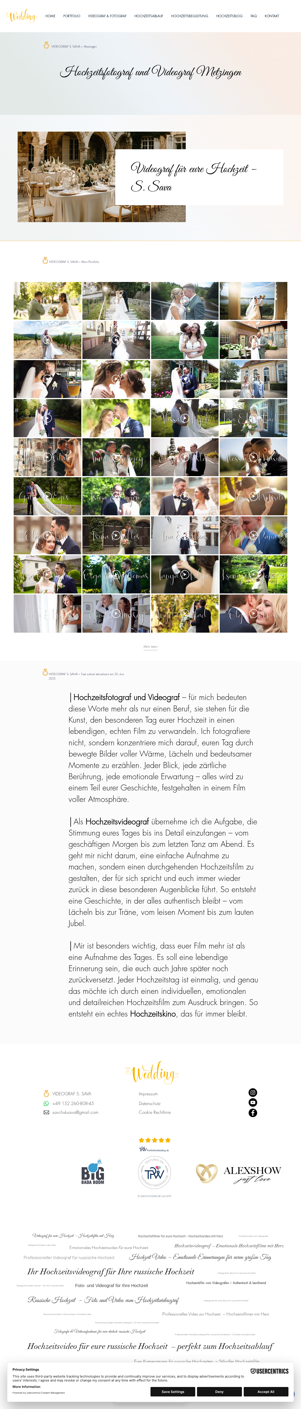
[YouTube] (253, 1102)
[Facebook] (253, 1113)
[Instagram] (253, 1092)
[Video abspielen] (47, 301)
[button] (107, 16)
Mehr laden (150, 647)
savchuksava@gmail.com (75, 1112)
